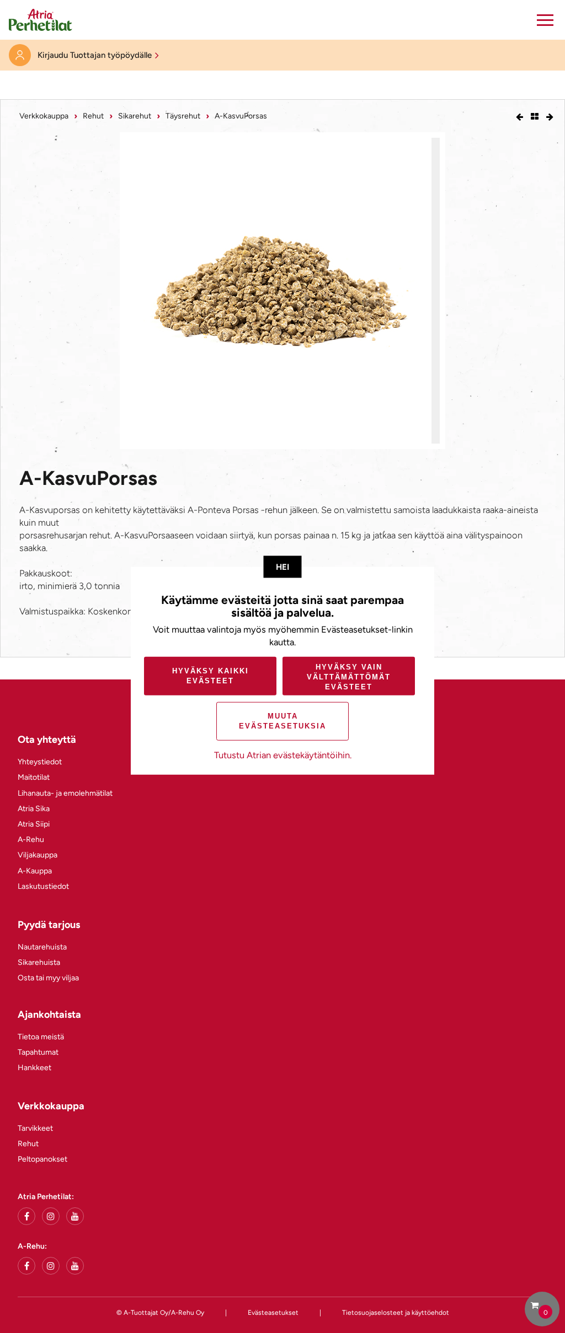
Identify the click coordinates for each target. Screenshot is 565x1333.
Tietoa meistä (41, 1036)
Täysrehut (183, 116)
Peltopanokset (42, 1159)
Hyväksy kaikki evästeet (210, 676)
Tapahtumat (38, 1052)
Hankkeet (34, 1067)
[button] (545, 20)
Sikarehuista (39, 962)
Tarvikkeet (35, 1128)
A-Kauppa (35, 871)
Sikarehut (134, 116)
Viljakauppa (37, 855)
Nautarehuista (42, 947)
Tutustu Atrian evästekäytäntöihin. (282, 754)
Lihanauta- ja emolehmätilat (65, 793)
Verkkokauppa (43, 116)
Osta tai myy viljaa (48, 978)
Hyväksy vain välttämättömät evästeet (349, 676)
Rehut (93, 116)
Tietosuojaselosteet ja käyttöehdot (395, 1312)
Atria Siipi (34, 824)
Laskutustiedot (43, 886)
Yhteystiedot (40, 762)
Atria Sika (34, 808)
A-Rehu (31, 839)
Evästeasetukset (273, 1312)
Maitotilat (34, 777)
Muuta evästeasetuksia (282, 721)
